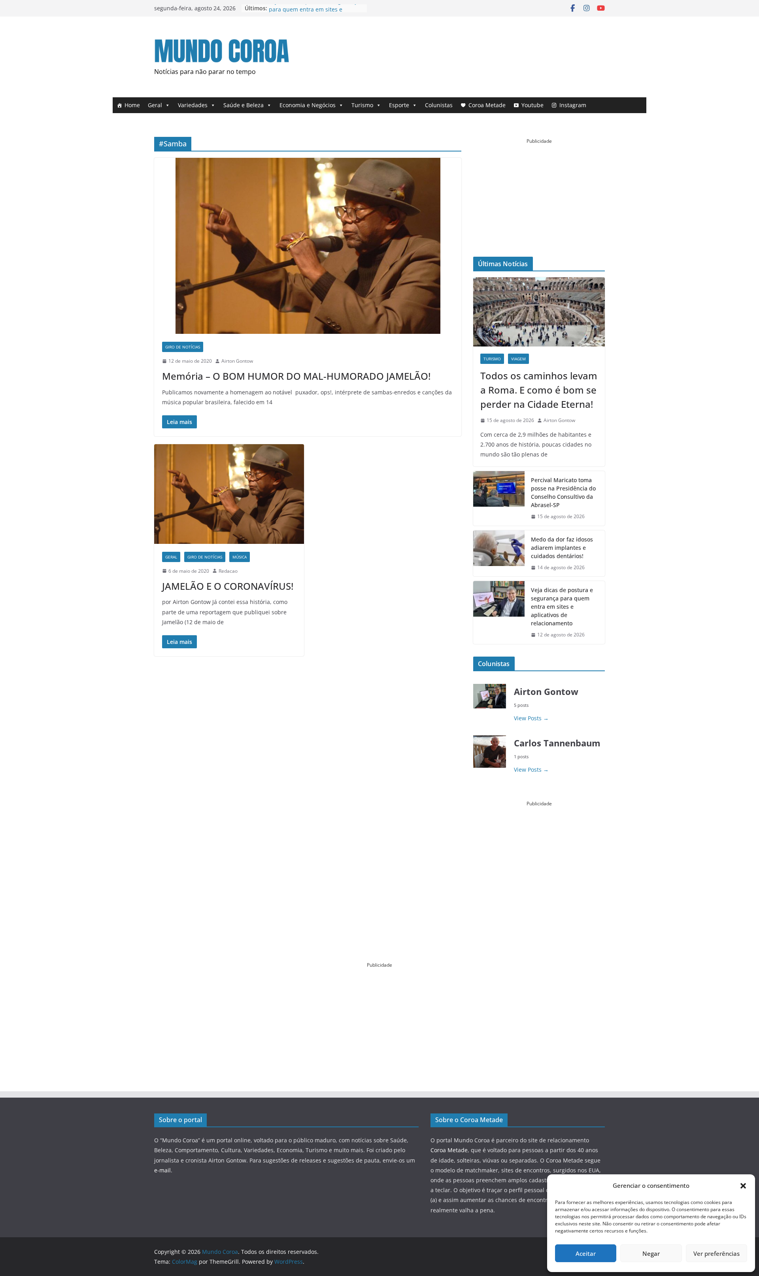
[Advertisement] (461, 55)
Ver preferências (716, 1253)
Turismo (362, 105)
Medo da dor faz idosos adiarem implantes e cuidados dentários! (562, 548)
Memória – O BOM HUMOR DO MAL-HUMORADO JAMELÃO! (296, 375)
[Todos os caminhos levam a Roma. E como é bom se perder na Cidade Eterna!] (539, 311)
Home (132, 105)
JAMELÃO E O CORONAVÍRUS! (227, 586)
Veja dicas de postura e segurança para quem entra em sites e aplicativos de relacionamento (562, 606)
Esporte (399, 105)
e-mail (162, 1170)
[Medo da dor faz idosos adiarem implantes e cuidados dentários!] (499, 553)
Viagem (518, 359)
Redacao (228, 571)
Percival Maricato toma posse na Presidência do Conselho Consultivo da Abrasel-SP (563, 492)
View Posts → (531, 718)
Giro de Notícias (182, 347)
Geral (155, 105)
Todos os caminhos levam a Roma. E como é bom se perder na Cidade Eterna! (538, 390)
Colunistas (439, 105)
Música (239, 557)
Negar (651, 1253)
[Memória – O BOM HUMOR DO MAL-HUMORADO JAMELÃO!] (307, 246)
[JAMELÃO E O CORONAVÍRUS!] (229, 493)
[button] (743, 1186)
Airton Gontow (237, 361)
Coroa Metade (487, 105)
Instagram (572, 105)
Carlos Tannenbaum (557, 743)
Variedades (193, 105)
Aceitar (586, 1253)
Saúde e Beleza (243, 105)
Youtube (532, 105)
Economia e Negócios (307, 105)
